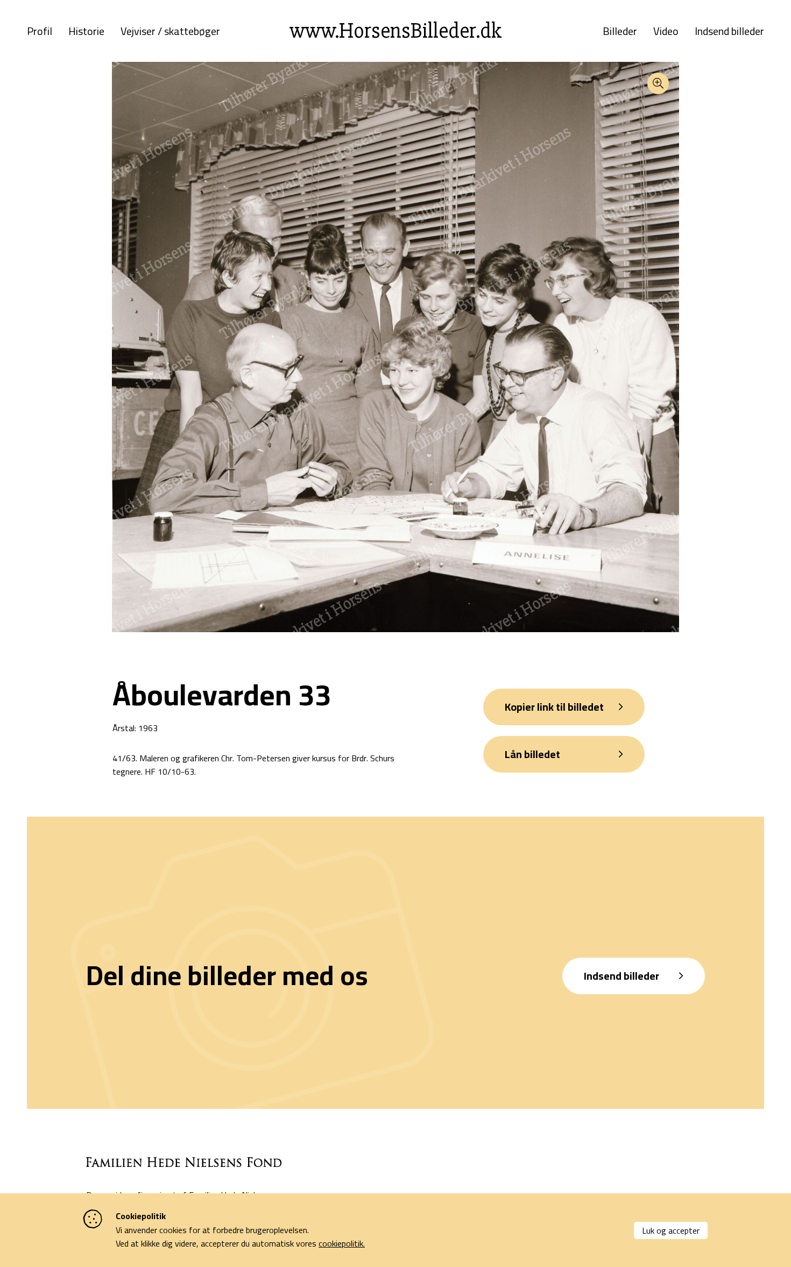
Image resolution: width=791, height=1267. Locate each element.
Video (666, 31)
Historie (86, 31)
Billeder (620, 31)
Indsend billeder (729, 31)
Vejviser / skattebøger (170, 31)
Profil (39, 31)
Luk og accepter (671, 1230)
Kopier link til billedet (554, 707)
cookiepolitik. (342, 1243)
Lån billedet (532, 754)
